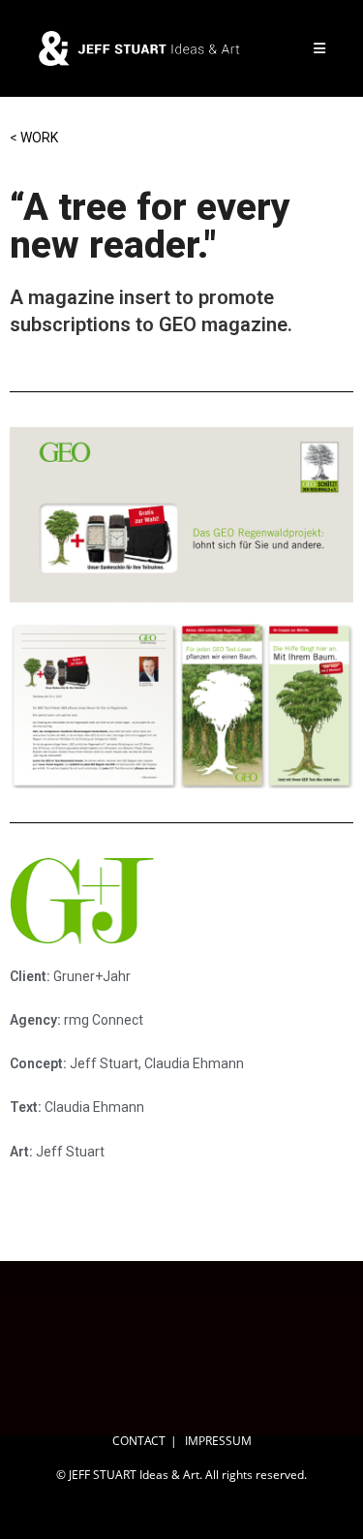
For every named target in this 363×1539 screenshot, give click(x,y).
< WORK (34, 137)
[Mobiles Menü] (320, 48)
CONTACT (139, 1440)
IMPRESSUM (218, 1440)
